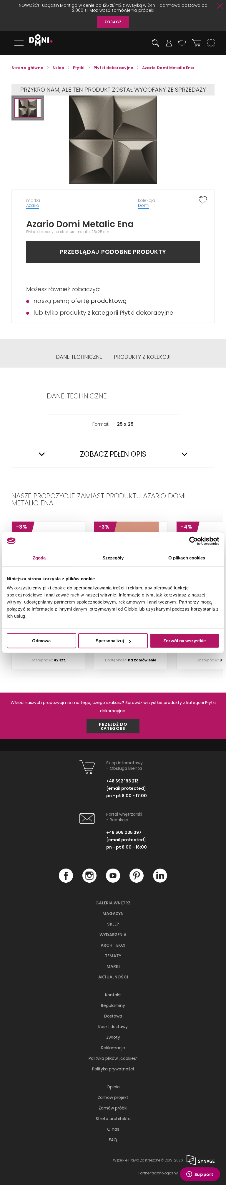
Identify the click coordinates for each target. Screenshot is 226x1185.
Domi (143, 205)
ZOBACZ (113, 21)
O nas (113, 1129)
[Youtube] (113, 881)
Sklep (113, 924)
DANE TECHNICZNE (79, 357)
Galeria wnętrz (113, 903)
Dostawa (113, 1016)
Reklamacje (113, 1048)
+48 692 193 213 (122, 781)
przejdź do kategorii (113, 726)
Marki (113, 966)
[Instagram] (89, 881)
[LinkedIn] (160, 881)
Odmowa (41, 640)
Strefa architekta (113, 1119)
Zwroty (113, 1037)
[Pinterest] (136, 881)
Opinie (113, 1087)
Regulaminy (113, 1005)
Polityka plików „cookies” (113, 1058)
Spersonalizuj (110, 640)
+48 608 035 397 (124, 832)
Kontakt (113, 995)
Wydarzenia (113, 935)
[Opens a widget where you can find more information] (200, 1174)
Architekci (113, 945)
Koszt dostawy (113, 1027)
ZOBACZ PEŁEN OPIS (113, 454)
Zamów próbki (113, 1108)
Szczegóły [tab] (113, 557)
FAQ (113, 1140)
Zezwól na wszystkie (184, 640)
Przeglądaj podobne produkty (113, 252)
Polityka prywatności (113, 1069)
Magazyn (113, 913)
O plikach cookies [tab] (186, 557)
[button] (27, 108)
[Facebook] (66, 881)
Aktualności (113, 977)
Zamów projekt (113, 1097)
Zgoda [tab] (39, 557)
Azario (32, 205)
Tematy (113, 956)
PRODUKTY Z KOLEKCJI (142, 357)
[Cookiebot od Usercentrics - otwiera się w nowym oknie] (193, 541)
